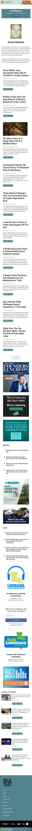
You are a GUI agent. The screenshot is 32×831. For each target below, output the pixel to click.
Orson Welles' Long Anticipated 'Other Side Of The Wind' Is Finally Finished (16, 73)
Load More (16, 357)
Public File (5, 802)
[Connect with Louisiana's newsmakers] (16, 641)
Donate (27, 2)
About (4, 793)
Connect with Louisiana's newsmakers (16, 655)
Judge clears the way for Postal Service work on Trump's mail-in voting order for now (17, 471)
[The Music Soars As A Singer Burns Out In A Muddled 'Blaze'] (15, 129)
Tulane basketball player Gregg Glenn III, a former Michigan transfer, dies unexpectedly (17, 541)
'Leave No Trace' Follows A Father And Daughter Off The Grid (15, 225)
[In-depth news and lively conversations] (16, 577)
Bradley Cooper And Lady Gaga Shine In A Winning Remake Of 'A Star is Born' (14, 99)
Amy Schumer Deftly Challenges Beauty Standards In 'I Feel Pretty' (14, 304)
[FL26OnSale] (16, 377)
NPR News (6, 445)
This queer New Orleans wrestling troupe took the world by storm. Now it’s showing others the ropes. (17, 557)
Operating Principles (7, 812)
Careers (5, 805)
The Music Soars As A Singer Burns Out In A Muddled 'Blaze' (13, 141)
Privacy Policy (6, 799)
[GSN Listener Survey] (16, 406)
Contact (5, 796)
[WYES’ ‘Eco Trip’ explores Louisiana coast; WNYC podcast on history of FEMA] (6, 697)
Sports (5, 528)
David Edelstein (6, 78)
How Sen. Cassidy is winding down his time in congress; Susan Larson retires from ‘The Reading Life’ (21, 710)
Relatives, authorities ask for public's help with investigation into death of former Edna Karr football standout (17, 549)
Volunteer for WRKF (7, 809)
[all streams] (30, 829)
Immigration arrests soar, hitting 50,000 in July (17, 451)
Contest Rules (6, 815)
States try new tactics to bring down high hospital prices (17, 464)
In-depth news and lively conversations (16, 594)
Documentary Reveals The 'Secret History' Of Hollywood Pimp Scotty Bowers (16, 167)
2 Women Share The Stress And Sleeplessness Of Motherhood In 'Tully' (15, 278)
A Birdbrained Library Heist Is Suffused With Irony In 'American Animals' (15, 251)
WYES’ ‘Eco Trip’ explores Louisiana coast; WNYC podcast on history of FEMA (21, 696)
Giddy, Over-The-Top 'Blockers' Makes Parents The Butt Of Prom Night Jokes (14, 332)
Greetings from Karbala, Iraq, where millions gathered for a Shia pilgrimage (16, 457)
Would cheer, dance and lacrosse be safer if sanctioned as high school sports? (17, 533)
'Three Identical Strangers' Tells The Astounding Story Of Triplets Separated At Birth (15, 197)
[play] (2, 829)
